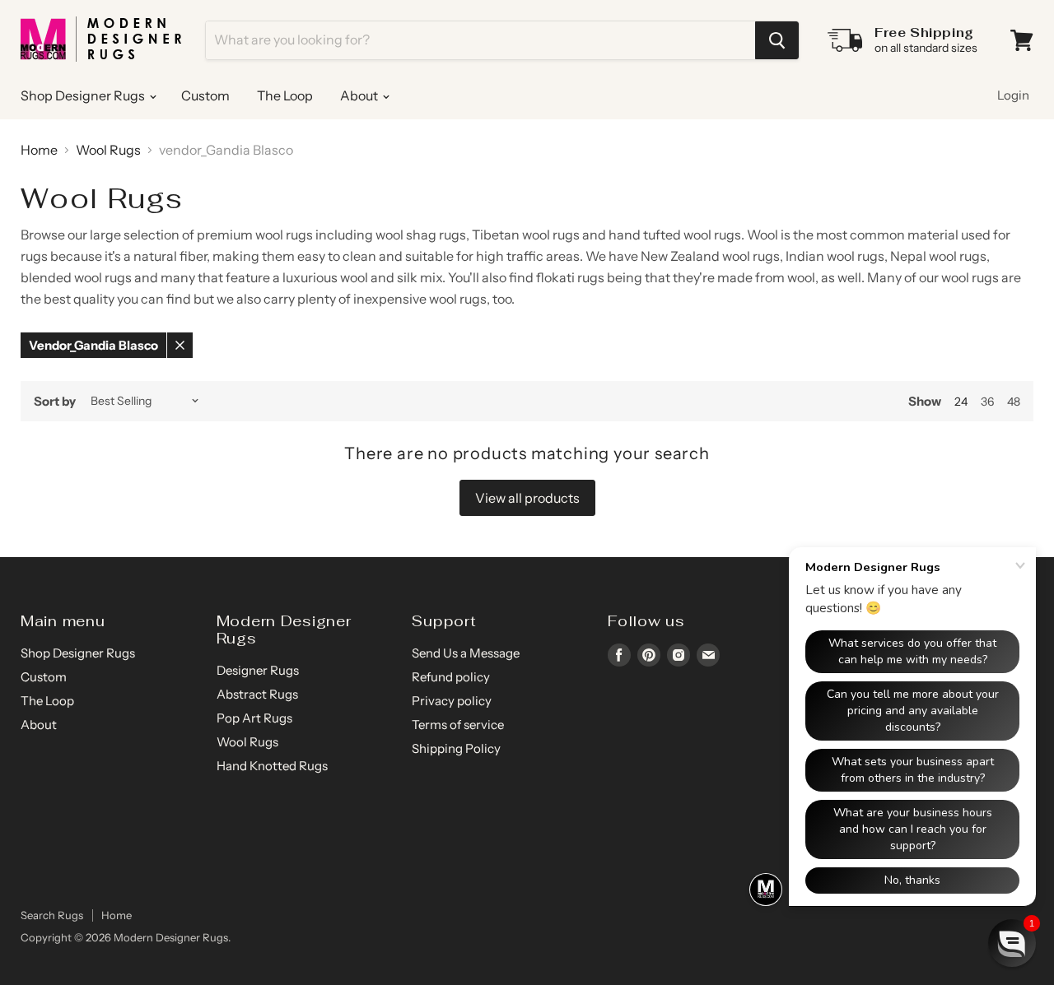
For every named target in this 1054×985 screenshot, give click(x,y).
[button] (1012, 943)
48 (1013, 401)
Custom (205, 95)
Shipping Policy (456, 748)
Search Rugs (52, 915)
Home (39, 149)
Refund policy (451, 677)
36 (987, 401)
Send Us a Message (466, 653)
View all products (527, 498)
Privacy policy (452, 701)
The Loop (285, 95)
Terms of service (458, 724)
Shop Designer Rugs (84, 95)
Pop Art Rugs (254, 718)
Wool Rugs (108, 149)
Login (1013, 95)
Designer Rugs (258, 670)
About (360, 95)
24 (961, 401)
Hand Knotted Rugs (272, 766)
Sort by (55, 401)
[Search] (777, 40)
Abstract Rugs (257, 694)
